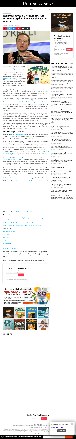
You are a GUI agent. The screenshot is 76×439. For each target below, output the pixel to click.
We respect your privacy (30, 425)
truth (20, 255)
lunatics (31, 253)
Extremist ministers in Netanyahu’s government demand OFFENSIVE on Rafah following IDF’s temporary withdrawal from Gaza (61, 103)
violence (35, 255)
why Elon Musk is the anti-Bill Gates (36, 181)
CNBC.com (5, 237)
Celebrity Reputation (25, 251)
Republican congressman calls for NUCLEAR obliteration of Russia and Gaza (61, 172)
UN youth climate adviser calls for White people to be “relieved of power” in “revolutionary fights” (60, 179)
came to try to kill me (15, 100)
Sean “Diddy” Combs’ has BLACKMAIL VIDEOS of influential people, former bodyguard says (62, 147)
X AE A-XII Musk (42, 255)
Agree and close (61, 430)
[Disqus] (26, 354)
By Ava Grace (59, 200)
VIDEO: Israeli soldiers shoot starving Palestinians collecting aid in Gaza (60, 127)
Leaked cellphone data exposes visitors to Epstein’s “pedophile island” (61, 166)
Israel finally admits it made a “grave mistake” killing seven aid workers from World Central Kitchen (62, 134)
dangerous (41, 251)
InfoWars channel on (24, 211)
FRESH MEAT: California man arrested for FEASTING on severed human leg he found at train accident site (61, 141)
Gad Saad (17, 253)
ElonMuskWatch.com (10, 178)
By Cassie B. (58, 86)
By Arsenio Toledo (60, 149)
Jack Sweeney (24, 253)
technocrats (15, 255)
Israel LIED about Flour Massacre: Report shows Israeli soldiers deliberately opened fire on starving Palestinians (61, 83)
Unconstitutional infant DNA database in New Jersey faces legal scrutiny (61, 185)
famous (13, 253)
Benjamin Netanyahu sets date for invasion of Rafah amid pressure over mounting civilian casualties (62, 76)
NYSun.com (6, 234)
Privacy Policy (38, 433)
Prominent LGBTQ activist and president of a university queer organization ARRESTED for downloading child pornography (61, 153)
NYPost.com (6, 240)
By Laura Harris (59, 107)
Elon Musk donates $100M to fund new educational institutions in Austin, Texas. (24, 223)
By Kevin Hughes (60, 181)
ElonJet (8, 253)
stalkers (9, 255)
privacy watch (44, 253)
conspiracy (34, 251)
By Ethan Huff (59, 115)
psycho (5, 255)
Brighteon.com (7, 243)
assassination (15, 251)
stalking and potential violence (18, 134)
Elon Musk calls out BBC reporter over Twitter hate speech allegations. (22, 225)
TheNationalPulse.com (9, 231)
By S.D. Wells (58, 71)
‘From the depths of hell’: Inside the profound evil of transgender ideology (62, 89)
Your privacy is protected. (10, 279)
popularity (36, 253)
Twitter (25, 255)
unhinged (29, 255)
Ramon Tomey (15, 25)
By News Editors (59, 91)
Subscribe (69, 437)
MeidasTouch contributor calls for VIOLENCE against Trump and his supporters (61, 191)
